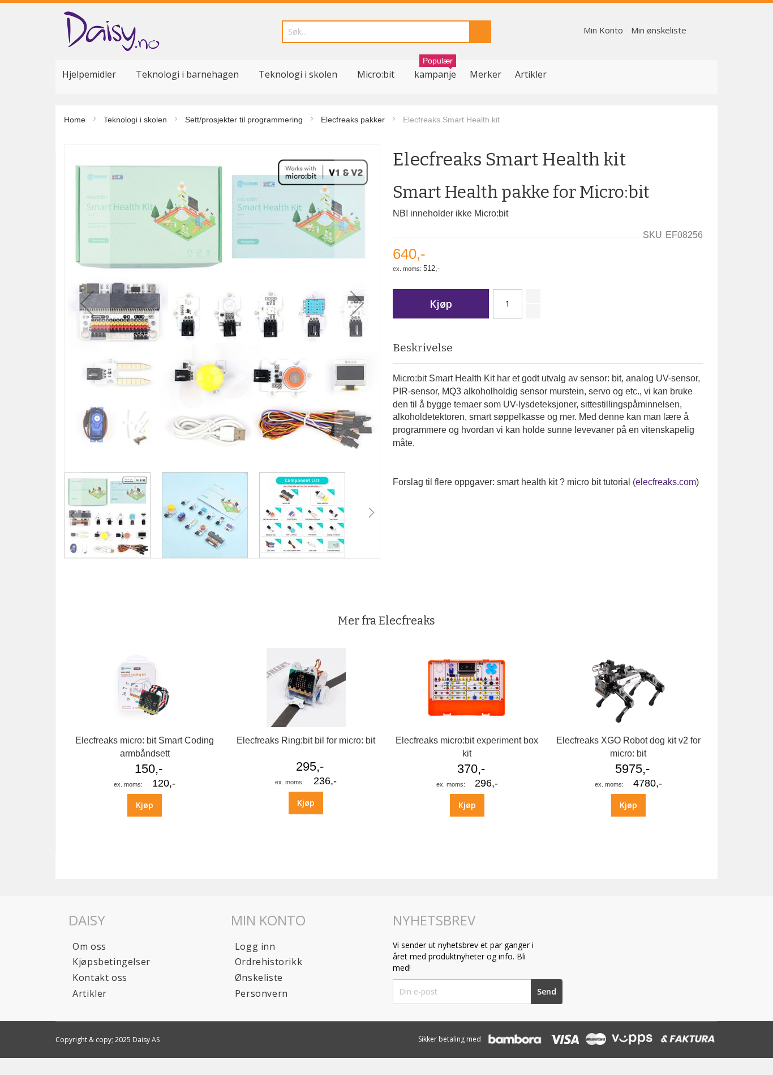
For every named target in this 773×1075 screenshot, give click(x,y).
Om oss (89, 946)
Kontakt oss (99, 977)
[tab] (547, 348)
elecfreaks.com (665, 482)
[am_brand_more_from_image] (144, 724)
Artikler (531, 74)
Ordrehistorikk (268, 961)
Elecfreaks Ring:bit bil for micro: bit (306, 740)
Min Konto (603, 30)
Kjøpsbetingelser (111, 961)
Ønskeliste (259, 977)
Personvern (261, 993)
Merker (485, 74)
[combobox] (386, 31)
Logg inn (255, 946)
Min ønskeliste (658, 30)
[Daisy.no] (111, 31)
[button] (87, 303)
